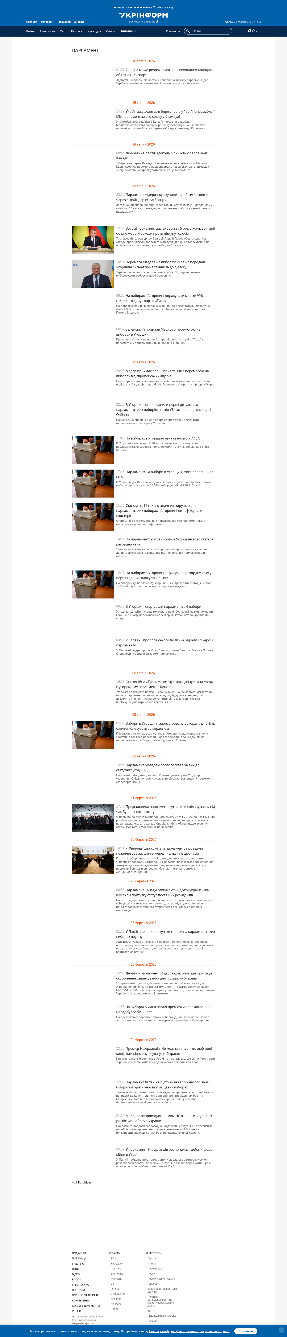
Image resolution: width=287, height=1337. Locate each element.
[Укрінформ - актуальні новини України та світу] (143, 14)
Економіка (47, 31)
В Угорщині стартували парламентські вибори (163, 606)
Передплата (154, 1268)
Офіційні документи (86, 1305)
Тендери (152, 1283)
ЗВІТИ (151, 1310)
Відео (76, 1274)
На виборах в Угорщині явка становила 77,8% (163, 438)
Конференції (80, 1300)
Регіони (76, 31)
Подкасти (79, 1253)
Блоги (76, 1279)
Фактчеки (116, 1278)
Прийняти (245, 1331)
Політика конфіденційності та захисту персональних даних (160, 1301)
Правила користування (161, 1278)
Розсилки (152, 1320)
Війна (30, 31)
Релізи (76, 1311)
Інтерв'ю (78, 1263)
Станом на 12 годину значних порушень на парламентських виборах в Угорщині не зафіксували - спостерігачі (160, 510)
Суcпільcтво (118, 1293)
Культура (94, 31)
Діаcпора (116, 1304)
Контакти (173, 31)
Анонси (79, 22)
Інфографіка (80, 1284)
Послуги (31, 22)
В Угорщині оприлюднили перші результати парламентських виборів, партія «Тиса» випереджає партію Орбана (164, 409)
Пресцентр (64, 22)
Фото (75, 1269)
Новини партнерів (85, 1295)
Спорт (110, 31)
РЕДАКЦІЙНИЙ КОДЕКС (161, 1315)
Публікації (79, 1258)
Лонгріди (78, 1290)
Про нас (152, 1258)
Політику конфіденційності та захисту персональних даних (189, 1331)
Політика (116, 1268)
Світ (63, 31)
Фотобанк (47, 22)
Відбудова (117, 1263)
